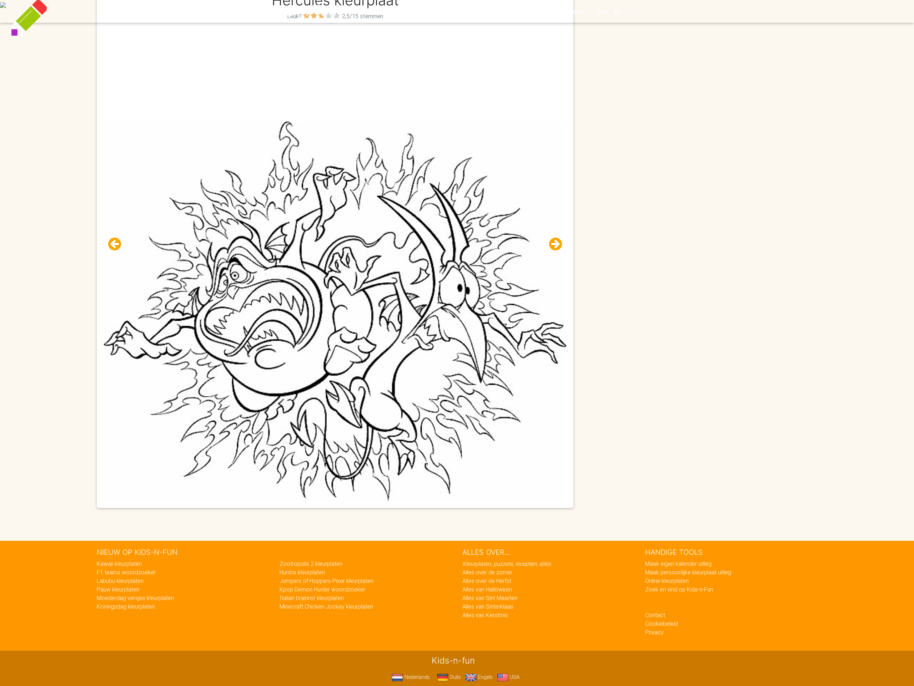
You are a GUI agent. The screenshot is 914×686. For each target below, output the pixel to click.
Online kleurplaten (667, 580)
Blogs (393, 11)
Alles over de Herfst (486, 580)
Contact (655, 615)
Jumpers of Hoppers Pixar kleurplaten (326, 580)
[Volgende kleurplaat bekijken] (552, 244)
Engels (485, 677)
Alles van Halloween (487, 589)
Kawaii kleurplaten (119, 563)
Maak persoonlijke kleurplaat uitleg (688, 572)
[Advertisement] (335, 72)
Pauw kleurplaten (118, 589)
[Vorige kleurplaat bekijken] (117, 244)
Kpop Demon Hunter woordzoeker (322, 589)
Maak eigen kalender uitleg (678, 563)
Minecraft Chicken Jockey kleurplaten (326, 606)
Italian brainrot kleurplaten (312, 597)
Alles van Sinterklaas (487, 606)
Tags (601, 11)
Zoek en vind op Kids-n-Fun (679, 589)
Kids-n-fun (300, 10)
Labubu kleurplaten (120, 580)
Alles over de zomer (487, 572)
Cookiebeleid (661, 623)
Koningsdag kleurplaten (126, 606)
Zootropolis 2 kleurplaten (311, 563)
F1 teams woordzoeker (126, 572)
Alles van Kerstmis (485, 615)
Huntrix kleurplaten (302, 572)
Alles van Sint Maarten (489, 597)
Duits (454, 677)
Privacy (654, 632)
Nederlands (416, 677)
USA (513, 677)
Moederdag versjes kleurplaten (135, 597)
